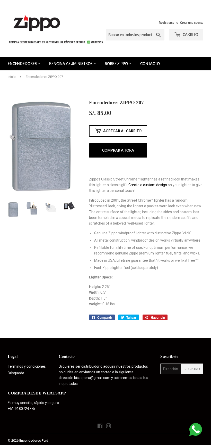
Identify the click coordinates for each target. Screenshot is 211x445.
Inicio (12, 77)
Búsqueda (16, 373)
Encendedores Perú (33, 440)
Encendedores (23, 63)
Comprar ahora (118, 150)
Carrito (190, 34)
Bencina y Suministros (71, 63)
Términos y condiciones (27, 366)
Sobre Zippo (117, 63)
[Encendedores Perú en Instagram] (108, 427)
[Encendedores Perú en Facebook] (100, 427)
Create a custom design (147, 185)
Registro (192, 369)
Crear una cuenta (191, 22)
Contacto (150, 63)
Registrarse (166, 22)
